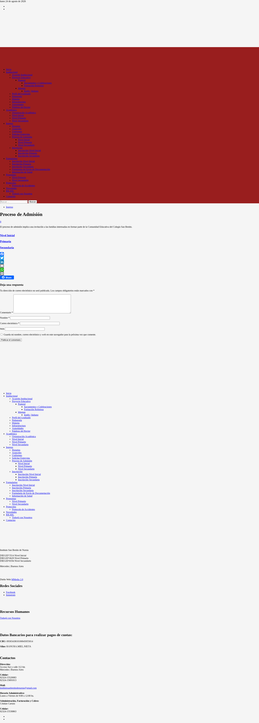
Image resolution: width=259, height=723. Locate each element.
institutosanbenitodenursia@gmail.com (18, 688)
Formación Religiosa (34, 85)
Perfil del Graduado (21, 93)
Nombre (5, 317)
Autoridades (18, 104)
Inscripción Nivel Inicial (29, 150)
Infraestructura (19, 102)
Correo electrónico (9, 323)
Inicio (8, 69)
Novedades (11, 188)
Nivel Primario (19, 118)
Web (2, 329)
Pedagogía (17, 96)
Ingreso (9, 123)
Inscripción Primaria (27, 153)
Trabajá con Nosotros (22, 193)
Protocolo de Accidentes (23, 185)
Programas (11, 174)
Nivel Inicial (18, 115)
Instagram (10, 595)
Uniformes (17, 131)
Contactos (10, 196)
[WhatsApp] (129, 270)
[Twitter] (129, 258)
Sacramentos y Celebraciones (38, 83)
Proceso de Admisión (22, 137)
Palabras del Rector (21, 107)
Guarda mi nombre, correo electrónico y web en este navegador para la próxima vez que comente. (50, 334)
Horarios (16, 126)
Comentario (6, 312)
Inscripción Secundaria (29, 156)
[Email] (129, 266)
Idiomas (21, 88)
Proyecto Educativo (21, 77)
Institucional (12, 72)
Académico (11, 110)
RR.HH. (10, 191)
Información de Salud (22, 172)
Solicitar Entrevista (21, 134)
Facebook (10, 592)
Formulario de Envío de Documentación (31, 169)
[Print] (129, 274)
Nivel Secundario (20, 120)
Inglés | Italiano (31, 91)
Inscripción (17, 147)
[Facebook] (129, 254)
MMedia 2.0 (17, 579)
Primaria (5, 241)
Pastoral (21, 80)
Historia (15, 99)
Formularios (11, 158)
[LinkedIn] (129, 262)
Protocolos (11, 183)
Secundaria (7, 247)
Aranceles (16, 129)
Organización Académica (24, 112)
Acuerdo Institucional (22, 75)
